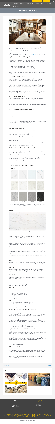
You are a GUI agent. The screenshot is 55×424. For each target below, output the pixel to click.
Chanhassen (26, 413)
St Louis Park (25, 416)
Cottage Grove (35, 413)
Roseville (45, 415)
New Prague (23, 415)
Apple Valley (8, 413)
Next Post (49, 365)
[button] (37, 1)
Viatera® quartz (20, 45)
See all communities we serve (42, 416)
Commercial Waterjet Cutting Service (40, 409)
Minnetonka (18, 415)
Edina (48, 413)
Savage (49, 415)
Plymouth (28, 415)
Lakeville (36, 414)
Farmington (17, 414)
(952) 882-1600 (40, 400)
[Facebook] (51, 1)
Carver (22, 413)
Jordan (32, 414)
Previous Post (6, 365)
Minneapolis (13, 415)
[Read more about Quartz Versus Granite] (16, 382)
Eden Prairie (44, 413)
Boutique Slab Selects (33, 54)
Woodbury (34, 416)
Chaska (30, 413)
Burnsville (18, 413)
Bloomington (13, 413)
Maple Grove (40, 414)
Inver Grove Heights (26, 414)
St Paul (13, 416)
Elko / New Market (10, 414)
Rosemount (41, 415)
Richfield (37, 415)
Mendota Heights (7, 415)
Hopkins (21, 414)
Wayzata (30, 416)
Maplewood (46, 414)
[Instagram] (53, 1)
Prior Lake (33, 415)
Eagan (40, 413)
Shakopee (9, 416)
